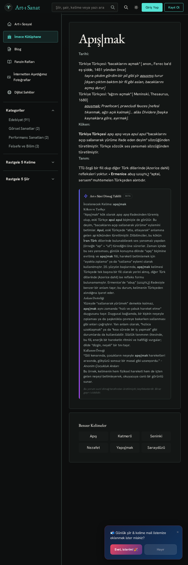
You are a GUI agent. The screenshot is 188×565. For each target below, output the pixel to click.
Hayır (160, 549)
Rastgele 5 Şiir (18, 179)
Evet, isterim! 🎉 (126, 549)
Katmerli (125, 436)
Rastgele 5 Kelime (21, 162)
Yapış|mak (124, 447)
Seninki (156, 436)
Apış (93, 436)
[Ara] (113, 7)
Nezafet (93, 447)
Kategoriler (15, 110)
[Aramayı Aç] (126, 7)
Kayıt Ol (174, 7)
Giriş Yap (152, 7)
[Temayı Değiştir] (136, 7)
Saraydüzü (156, 447)
